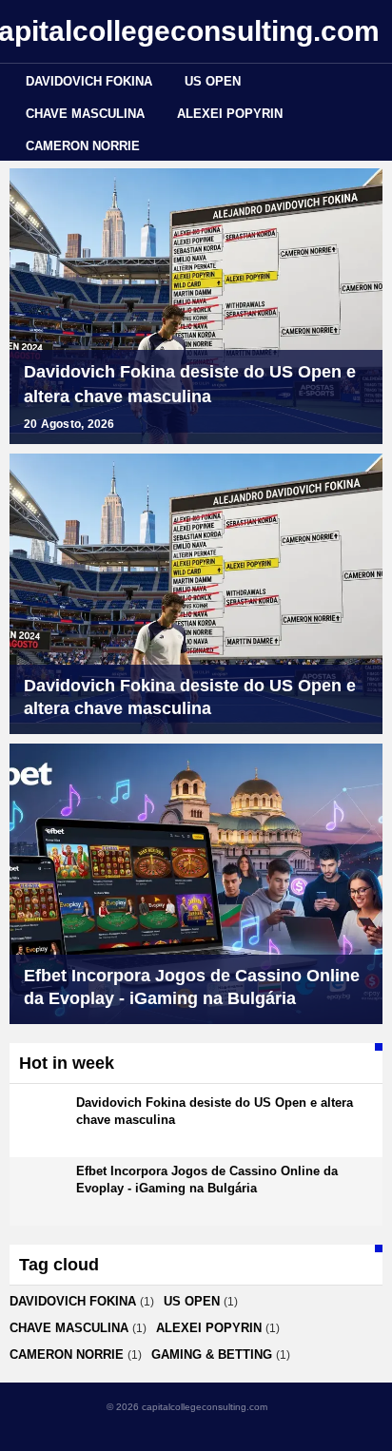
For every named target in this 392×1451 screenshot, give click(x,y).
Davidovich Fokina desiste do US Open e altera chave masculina (190, 384)
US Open (213, 81)
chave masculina (85, 113)
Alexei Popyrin (230, 113)
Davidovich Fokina (89, 81)
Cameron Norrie (83, 146)
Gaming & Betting (211, 1354)
